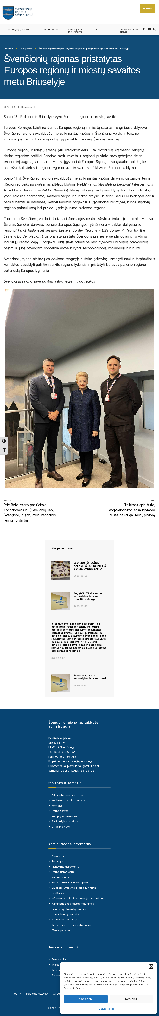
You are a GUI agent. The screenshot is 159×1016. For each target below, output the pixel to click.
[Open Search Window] (154, 29)
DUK (96, 29)
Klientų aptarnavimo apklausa (129, 30)
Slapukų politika (106, 1008)
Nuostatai (58, 855)
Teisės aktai (59, 959)
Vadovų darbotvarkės (65, 919)
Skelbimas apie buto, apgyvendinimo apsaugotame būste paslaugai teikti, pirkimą (132, 508)
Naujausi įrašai (62, 548)
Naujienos (26, 48)
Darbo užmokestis (63, 871)
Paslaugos (58, 861)
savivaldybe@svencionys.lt (19, 29)
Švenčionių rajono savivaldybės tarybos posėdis (91, 677)
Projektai (16, 994)
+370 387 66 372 (50, 29)
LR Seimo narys (61, 826)
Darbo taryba (60, 810)
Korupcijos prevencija (64, 816)
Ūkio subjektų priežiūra (65, 914)
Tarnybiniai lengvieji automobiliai (72, 924)
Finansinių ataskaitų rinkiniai (69, 909)
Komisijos (57, 805)
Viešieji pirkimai (61, 877)
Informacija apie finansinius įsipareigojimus (78, 898)
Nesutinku (131, 998)
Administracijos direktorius (67, 794)
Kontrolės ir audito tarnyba (68, 800)
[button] (151, 967)
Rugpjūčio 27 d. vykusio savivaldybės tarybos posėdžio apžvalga (88, 596)
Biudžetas (58, 893)
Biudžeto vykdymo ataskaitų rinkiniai (74, 887)
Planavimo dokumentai (66, 866)
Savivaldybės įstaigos (65, 821)
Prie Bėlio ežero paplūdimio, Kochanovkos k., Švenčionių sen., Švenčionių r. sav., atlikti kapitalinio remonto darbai (30, 510)
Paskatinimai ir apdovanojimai (70, 882)
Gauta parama (61, 930)
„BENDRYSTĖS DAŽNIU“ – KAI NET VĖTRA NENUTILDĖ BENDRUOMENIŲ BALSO (90, 565)
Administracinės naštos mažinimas (73, 903)
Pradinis (8, 48)
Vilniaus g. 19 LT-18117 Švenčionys (75, 30)
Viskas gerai (85, 998)
